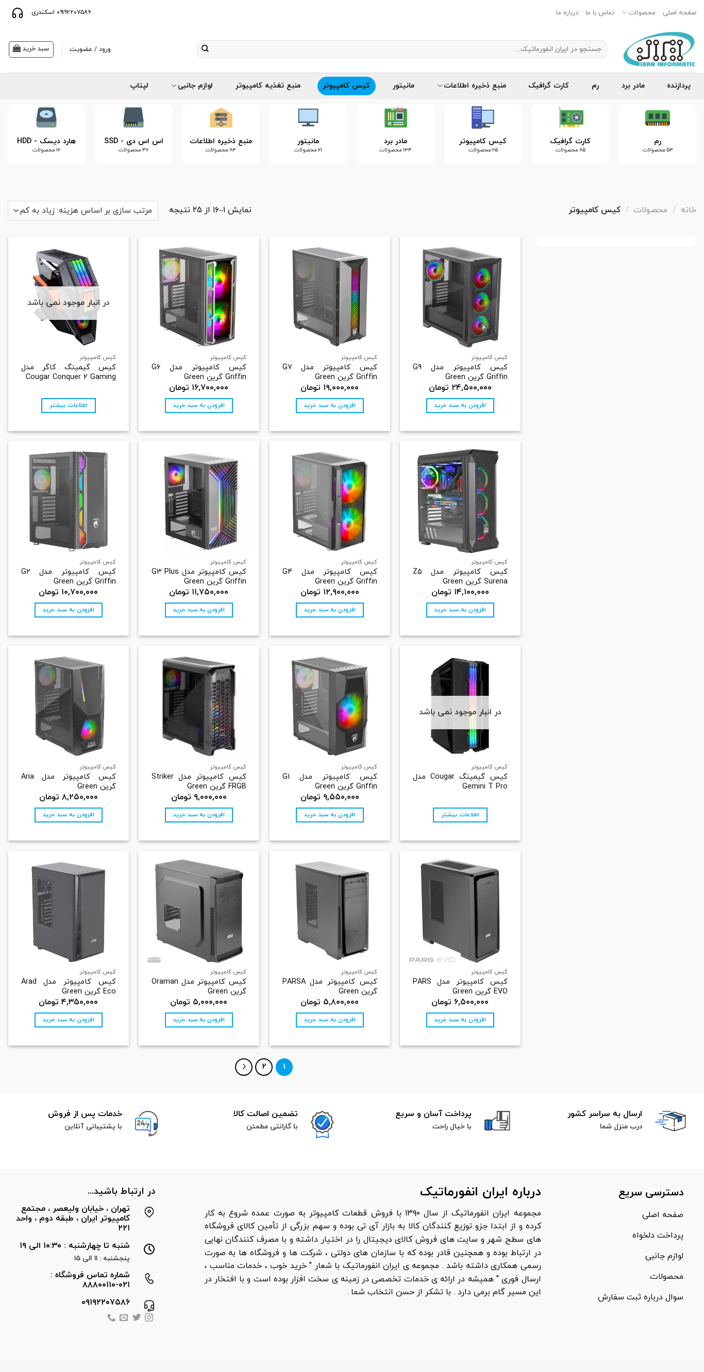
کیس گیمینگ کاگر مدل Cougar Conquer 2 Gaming (68, 372)
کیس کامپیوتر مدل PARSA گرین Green (329, 987)
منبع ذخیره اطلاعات (475, 85)
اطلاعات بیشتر (68, 405)
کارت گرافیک (548, 85)
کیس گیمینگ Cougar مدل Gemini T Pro (460, 782)
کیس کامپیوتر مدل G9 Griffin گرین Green (460, 372)
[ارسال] (205, 49)
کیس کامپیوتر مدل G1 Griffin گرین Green (329, 782)
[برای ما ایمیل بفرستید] (124, 1319)
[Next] (22, 142)
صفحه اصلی (679, 13)
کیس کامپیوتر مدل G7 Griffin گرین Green (329, 372)
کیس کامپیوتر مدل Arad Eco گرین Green (68, 987)
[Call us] (111, 1319)
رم (595, 85)
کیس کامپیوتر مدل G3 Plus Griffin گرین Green (199, 577)
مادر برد (633, 85)
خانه (688, 210)
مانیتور (403, 85)
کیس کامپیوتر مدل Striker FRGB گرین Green (199, 782)
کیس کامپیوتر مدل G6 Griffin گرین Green (199, 372)
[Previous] (674, 142)
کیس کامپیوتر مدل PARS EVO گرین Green (460, 987)
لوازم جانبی (195, 85)
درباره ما (567, 13)
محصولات (642, 13)
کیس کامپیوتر (346, 85)
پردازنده (679, 85)
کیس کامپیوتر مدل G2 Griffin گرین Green (68, 577)
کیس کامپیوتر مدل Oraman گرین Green (199, 987)
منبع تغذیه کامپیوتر (268, 85)
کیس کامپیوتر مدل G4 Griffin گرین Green (329, 577)
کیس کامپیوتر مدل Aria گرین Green (68, 782)
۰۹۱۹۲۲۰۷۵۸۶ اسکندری (60, 12)
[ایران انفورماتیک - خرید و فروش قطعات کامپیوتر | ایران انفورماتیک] (659, 49)
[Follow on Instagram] (149, 1319)
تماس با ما (599, 13)
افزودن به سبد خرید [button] (460, 405)
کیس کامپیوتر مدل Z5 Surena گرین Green (460, 577)
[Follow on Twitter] (136, 1319)
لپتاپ (139, 85)
